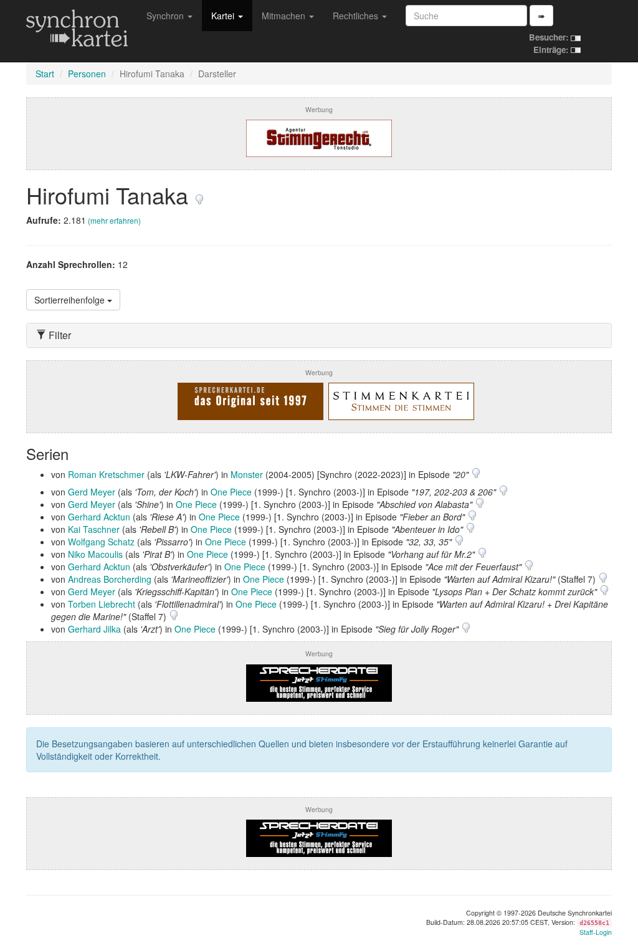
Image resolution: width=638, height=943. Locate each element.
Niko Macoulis (95, 554)
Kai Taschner (94, 529)
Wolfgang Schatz (101, 541)
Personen (87, 73)
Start (45, 73)
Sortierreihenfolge (70, 300)
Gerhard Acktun (99, 516)
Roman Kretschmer (106, 474)
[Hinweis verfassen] (199, 195)
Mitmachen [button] (285, 15)
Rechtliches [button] (357, 15)
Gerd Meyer (91, 492)
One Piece (231, 492)
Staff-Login (595, 932)
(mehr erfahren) (114, 220)
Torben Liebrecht (101, 604)
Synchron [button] (166, 15)
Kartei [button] (224, 15)
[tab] (319, 335)
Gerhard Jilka (94, 629)
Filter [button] (58, 335)
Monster (247, 474)
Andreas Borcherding (109, 579)
